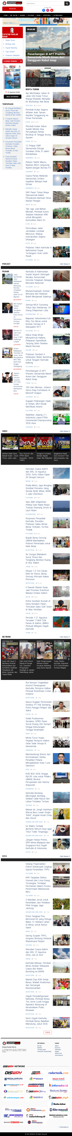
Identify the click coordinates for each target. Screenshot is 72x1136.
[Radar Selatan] (36, 1122)
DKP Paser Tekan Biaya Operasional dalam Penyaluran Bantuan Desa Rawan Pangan (38, 197)
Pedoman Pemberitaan (44, 1052)
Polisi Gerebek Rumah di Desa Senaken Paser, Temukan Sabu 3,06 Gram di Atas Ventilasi (12, 162)
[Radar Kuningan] (13, 1097)
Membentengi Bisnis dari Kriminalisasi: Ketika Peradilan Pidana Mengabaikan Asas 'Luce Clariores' (38, 760)
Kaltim (15, 15)
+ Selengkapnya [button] (63, 1127)
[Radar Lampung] (13, 1091)
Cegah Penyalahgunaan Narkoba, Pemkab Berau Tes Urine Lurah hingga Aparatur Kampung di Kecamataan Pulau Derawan (38, 1003)
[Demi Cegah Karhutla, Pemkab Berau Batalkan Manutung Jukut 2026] (61, 1022)
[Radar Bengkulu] (13, 1116)
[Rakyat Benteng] (13, 1122)
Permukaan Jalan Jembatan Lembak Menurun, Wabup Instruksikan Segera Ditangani (35, 234)
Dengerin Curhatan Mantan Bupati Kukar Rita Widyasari (44, 455)
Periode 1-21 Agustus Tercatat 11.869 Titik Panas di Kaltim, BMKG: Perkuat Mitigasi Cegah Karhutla (37, 623)
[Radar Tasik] (58, 1073)
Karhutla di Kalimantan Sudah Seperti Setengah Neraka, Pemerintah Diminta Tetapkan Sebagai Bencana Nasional (39, 277)
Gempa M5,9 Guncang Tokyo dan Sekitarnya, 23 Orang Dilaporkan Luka (38, 307)
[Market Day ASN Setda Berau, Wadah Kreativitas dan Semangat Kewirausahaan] (61, 983)
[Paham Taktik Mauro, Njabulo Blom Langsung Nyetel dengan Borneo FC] (61, 166)
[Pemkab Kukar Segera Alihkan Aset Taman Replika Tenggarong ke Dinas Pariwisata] (61, 113)
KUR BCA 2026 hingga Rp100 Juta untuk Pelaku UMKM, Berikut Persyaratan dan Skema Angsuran (38, 779)
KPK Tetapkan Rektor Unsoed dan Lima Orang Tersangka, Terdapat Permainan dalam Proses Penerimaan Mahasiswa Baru (38, 884)
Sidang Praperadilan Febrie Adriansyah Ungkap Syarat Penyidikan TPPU (39, 866)
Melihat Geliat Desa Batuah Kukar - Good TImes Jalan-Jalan (10, 455)
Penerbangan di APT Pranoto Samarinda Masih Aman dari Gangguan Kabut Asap (38, 375)
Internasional (58, 15)
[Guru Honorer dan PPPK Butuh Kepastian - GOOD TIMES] (27, 443)
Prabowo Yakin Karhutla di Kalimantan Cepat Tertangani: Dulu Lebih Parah (39, 252)
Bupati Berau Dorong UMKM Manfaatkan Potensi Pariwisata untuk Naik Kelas (38, 542)
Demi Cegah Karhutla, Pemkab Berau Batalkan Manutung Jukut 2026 (37, 1021)
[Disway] (13, 1073)
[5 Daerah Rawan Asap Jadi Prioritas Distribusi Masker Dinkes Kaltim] (61, 591)
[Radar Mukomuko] (58, 1110)
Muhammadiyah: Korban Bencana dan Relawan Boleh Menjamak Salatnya (38, 294)
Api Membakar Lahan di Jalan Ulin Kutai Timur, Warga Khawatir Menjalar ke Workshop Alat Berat (38, 97)
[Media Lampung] (13, 1079)
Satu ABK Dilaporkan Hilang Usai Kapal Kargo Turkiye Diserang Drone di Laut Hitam (38, 506)
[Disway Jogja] (58, 1097)
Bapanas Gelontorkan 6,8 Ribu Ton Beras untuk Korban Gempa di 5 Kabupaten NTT (38, 323)
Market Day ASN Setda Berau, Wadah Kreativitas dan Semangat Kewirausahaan (38, 984)
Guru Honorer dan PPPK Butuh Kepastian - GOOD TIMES (26, 457)
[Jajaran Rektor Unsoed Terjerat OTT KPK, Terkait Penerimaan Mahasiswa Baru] (7, 377)
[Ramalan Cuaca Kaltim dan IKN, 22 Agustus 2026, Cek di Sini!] (61, 953)
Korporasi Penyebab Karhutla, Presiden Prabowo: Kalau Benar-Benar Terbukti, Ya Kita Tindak (12, 147)
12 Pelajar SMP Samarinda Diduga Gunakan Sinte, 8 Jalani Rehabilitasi (37, 150)
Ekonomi (22, 15)
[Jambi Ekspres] (36, 1085)
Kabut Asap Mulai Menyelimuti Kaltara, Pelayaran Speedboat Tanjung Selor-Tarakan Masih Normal (37, 340)
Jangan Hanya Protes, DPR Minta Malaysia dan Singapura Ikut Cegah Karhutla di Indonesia (38, 844)
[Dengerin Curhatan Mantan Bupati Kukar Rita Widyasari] (45, 443)
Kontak (39, 1046)
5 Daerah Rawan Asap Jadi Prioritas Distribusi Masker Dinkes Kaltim (11, 122)
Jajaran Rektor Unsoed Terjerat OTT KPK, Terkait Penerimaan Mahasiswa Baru (18, 382)
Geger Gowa (9, 40)
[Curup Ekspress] (36, 1110)
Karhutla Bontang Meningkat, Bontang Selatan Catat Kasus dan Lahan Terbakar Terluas (38, 797)
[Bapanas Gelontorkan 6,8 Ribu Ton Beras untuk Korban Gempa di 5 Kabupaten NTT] (61, 322)
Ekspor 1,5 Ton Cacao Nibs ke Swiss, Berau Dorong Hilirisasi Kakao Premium (37, 575)
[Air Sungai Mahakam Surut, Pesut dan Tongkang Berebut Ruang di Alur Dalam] (61, 558)
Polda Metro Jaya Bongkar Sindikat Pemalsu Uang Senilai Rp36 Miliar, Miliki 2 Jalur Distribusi (39, 490)
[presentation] (69, 78)
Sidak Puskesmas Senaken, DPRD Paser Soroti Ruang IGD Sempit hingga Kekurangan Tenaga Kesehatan (38, 724)
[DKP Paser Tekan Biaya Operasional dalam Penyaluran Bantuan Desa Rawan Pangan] (61, 196)
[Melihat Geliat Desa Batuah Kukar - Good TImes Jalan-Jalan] (10, 443)
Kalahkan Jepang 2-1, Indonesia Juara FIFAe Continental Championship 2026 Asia (39, 419)
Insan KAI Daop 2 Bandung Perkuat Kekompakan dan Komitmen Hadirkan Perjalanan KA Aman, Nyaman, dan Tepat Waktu (9, 668)
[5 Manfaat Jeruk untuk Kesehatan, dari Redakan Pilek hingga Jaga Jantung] (61, 904)
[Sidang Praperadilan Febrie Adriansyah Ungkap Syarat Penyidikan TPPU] (61, 868)
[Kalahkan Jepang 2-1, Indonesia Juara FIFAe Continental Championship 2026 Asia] (61, 419)
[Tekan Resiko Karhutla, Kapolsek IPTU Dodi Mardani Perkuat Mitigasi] (62, 650)
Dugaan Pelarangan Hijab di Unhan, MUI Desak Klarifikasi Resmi (38, 404)
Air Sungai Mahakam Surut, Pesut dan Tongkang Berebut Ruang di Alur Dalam (12, 111)
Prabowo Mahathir (11, 55)
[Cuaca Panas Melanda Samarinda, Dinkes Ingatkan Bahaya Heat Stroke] (61, 180)
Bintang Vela (9, 44)
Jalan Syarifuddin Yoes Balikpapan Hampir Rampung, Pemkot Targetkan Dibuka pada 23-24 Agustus (18, 286)
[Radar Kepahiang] (13, 1110)
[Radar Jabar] (58, 1103)
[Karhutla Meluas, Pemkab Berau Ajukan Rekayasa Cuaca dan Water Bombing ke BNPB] (61, 967)
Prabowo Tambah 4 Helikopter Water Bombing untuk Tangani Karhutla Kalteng (39, 359)
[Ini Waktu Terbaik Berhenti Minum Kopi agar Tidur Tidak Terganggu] (61, 830)
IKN (11, 15)
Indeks (47, 1032)
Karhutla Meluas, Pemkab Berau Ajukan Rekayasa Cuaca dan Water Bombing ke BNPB (38, 967)
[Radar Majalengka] (36, 1097)
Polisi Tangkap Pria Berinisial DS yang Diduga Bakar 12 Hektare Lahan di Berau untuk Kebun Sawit (38, 922)
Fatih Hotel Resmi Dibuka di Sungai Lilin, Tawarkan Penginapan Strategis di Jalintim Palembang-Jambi (27, 667)
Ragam (38, 15)
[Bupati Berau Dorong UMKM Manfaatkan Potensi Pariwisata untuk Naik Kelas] (61, 542)
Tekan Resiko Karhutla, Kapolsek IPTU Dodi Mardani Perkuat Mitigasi (61, 664)
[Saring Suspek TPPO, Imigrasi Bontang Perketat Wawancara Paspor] (61, 939)
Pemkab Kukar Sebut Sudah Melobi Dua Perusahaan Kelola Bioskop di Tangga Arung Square (38, 132)
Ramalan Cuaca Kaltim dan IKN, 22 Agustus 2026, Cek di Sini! (37, 952)
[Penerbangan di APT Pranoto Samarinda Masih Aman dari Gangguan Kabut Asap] (61, 375)
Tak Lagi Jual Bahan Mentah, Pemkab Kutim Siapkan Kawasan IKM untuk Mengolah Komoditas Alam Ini (37, 214)
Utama (6, 15)
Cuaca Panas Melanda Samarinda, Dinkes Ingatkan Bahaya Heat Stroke (37, 180)
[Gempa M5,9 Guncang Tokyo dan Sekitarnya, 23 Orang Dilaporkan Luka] (61, 309)
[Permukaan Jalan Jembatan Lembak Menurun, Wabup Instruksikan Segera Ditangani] (61, 232)
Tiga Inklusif (9, 52)
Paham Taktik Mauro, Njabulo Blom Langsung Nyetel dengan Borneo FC (38, 165)
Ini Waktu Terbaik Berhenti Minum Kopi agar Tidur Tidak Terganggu (39, 829)
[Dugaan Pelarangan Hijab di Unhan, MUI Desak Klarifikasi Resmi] (61, 405)
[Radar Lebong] (36, 1116)
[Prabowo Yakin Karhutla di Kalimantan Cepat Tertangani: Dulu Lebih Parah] (61, 251)
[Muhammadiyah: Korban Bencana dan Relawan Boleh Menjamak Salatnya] (61, 295)
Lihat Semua (64, 264)
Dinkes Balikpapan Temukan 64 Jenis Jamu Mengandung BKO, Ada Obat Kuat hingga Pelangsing (18, 357)
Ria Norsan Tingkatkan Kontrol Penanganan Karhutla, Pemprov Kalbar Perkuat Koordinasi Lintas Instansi (38, 688)
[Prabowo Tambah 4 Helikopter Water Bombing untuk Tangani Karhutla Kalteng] (61, 358)
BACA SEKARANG (12, 96)
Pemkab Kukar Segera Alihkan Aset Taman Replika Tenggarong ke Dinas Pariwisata (37, 114)
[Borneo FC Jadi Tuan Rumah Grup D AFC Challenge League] (7, 335)
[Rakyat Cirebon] (58, 1079)
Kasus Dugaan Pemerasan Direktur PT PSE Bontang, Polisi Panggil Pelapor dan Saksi (39, 706)
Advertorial (47, 15)
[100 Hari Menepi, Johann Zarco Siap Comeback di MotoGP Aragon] (61, 391)
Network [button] (12, 8)
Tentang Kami (41, 1050)
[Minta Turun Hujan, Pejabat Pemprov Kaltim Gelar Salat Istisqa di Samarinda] (61, 742)
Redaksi (39, 1048)
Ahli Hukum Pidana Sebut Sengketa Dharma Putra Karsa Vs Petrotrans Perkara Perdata (18, 314)
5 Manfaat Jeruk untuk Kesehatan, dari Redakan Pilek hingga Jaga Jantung (38, 904)
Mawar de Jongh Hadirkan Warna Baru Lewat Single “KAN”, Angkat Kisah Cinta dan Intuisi (39, 814)
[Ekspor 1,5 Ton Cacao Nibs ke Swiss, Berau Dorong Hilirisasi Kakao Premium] (61, 575)
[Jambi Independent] (13, 1085)
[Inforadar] (58, 1085)
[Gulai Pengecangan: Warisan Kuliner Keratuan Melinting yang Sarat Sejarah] (45, 650)
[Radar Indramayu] (36, 1079)
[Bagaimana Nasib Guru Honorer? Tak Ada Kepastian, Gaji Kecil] (62, 443)
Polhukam (31, 15)
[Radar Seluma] (58, 1116)
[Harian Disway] (36, 1073)
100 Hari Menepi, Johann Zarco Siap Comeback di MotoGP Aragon (38, 390)
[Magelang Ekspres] (58, 1091)
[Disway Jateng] (36, 1091)
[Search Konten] (67, 3)
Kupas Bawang (10, 48)
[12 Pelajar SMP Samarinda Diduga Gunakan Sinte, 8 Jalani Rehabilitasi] (61, 149)
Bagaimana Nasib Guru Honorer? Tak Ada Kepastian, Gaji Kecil (61, 457)
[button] (32, 68)
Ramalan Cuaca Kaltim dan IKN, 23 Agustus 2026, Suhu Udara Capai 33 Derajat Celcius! (12, 133)
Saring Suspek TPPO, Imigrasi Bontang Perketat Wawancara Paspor (38, 938)
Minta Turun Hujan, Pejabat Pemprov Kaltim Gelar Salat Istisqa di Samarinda (38, 742)
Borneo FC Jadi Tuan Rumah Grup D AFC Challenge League (18, 336)
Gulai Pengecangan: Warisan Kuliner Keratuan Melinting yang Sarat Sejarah (44, 664)
